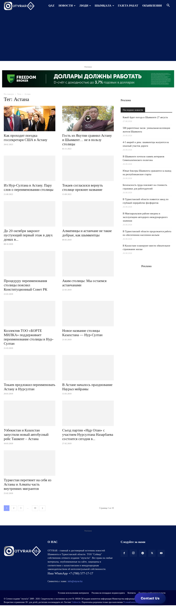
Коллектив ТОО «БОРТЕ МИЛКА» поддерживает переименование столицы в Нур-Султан (28, 337)
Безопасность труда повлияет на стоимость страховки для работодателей (145, 187)
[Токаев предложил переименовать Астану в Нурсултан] (29, 367)
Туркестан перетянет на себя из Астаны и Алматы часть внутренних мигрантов (27, 484)
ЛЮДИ (83, 5)
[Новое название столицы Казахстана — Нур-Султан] (88, 313)
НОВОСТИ (66, 5)
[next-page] (42, 508)
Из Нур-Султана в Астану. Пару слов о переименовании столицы (28, 187)
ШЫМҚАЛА (103, 5)
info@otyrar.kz (75, 581)
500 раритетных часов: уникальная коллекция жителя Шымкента (146, 130)
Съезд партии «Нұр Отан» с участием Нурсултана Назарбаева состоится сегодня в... (87, 434)
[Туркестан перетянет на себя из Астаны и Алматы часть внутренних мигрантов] (29, 463)
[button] (168, 5)
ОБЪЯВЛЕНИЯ (152, 5)
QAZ (51, 5)
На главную (9, 94)
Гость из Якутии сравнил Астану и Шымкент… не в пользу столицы (87, 139)
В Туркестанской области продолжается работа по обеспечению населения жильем (147, 233)
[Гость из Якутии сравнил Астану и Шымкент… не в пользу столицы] (88, 118)
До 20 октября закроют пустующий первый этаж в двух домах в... (28, 235)
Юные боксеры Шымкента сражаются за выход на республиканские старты (147, 173)
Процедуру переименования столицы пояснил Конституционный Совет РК (25, 285)
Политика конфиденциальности (152, 593)
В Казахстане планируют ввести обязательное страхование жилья (146, 247)
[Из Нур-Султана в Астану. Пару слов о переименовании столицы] (29, 168)
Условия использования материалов (73, 593)
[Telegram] (142, 553)
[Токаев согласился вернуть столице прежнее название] (88, 168)
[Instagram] (133, 553)
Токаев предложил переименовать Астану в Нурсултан (29, 387)
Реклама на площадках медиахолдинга (108, 593)
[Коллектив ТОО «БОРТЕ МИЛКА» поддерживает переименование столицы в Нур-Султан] (29, 313)
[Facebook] (124, 553)
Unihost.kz (76, 602)
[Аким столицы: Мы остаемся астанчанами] (88, 263)
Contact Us (150, 598)
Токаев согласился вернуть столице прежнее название (82, 187)
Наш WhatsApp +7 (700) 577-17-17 (70, 573)
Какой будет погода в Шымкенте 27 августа (145, 117)
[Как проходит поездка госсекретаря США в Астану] (29, 118)
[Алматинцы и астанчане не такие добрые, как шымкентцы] (88, 214)
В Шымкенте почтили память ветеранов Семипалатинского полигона (143, 158)
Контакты (132, 593)
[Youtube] (161, 553)
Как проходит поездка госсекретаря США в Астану (25, 137)
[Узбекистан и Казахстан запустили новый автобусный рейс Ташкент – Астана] (29, 413)
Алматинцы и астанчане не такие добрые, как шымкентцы (87, 233)
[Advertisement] (88, 37)
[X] (151, 553)
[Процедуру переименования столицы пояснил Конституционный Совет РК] (29, 263)
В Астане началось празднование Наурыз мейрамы (87, 387)
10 (35, 508)
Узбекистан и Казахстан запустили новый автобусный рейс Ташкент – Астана (26, 434)
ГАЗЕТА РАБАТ (128, 5)
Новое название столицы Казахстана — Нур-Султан (82, 333)
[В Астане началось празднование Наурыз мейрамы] (88, 367)
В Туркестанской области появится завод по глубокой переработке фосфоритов (145, 201)
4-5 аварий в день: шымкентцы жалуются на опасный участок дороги (146, 144)
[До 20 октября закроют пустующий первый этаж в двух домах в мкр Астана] (29, 214)
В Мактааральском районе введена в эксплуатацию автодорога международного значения (145, 217)
